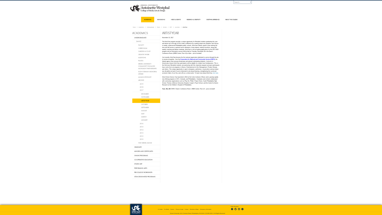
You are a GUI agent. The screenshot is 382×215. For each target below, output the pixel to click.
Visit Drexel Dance (145, 143)
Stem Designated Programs (144, 177)
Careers (172, 209)
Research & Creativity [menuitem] (193, 19)
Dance (158, 27)
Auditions (142, 58)
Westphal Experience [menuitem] (212, 19)
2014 (141, 130)
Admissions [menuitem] (161, 19)
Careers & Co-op (144, 51)
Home (134, 27)
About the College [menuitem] (231, 19)
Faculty (141, 45)
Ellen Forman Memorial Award (147, 73)
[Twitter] (235, 210)
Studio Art (138, 164)
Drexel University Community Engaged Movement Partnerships (147, 66)
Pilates (140, 61)
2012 (141, 136)
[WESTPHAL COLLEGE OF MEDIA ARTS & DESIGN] (150, 11)
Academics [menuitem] (147, 19)
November (145, 97)
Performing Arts (140, 168)
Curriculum (142, 48)
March (143, 117)
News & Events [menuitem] (176, 19)
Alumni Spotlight (144, 77)
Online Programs (141, 155)
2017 (171, 27)
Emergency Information (205, 209)
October (144, 104)
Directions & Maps (194, 209)
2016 (141, 124)
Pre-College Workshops (143, 172)
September (145, 107)
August (144, 111)
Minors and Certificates (143, 151)
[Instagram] (239, 210)
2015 (141, 127)
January (144, 120)
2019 (141, 84)
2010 (141, 139)
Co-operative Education (143, 160)
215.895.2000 (209, 213)
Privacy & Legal (179, 209)
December (145, 94)
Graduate (138, 147)
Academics (141, 27)
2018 (141, 87)
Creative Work (143, 54)
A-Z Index (160, 209)
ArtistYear (145, 101)
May (142, 114)
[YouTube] (242, 210)
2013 (141, 133)
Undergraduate (150, 27)
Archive (165, 27)
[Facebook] (232, 210)
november (177, 27)
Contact (186, 209)
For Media (166, 209)
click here (215, 73)
